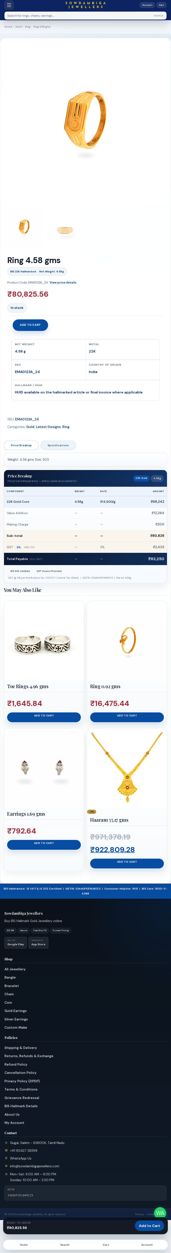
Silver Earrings (16, 1019)
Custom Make (15, 1027)
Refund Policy (15, 1064)
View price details (63, 282)
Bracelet (11, 986)
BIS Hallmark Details (21, 1106)
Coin (8, 1002)
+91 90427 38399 (23, 1150)
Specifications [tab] (58, 445)
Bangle (10, 977)
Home (8, 26)
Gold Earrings (15, 1011)
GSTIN (11, 1189)
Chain (9, 994)
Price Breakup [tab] (21, 445)
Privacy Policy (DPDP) (22, 1081)
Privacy (139, 1214)
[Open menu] (9, 5)
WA (160, 1213)
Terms (150, 1214)
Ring (27, 26)
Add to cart (30, 325)
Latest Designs (48, 427)
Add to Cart (149, 1225)
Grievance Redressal (21, 1098)
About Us (12, 1114)
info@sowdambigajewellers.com (34, 1166)
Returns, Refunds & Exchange (28, 1056)
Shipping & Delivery (20, 1048)
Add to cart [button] (44, 715)
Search (159, 15)
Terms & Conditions (21, 1089)
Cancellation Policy (20, 1073)
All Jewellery (15, 969)
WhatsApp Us (20, 1158)
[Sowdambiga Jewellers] (85, 5)
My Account (14, 1123)
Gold (18, 26)
